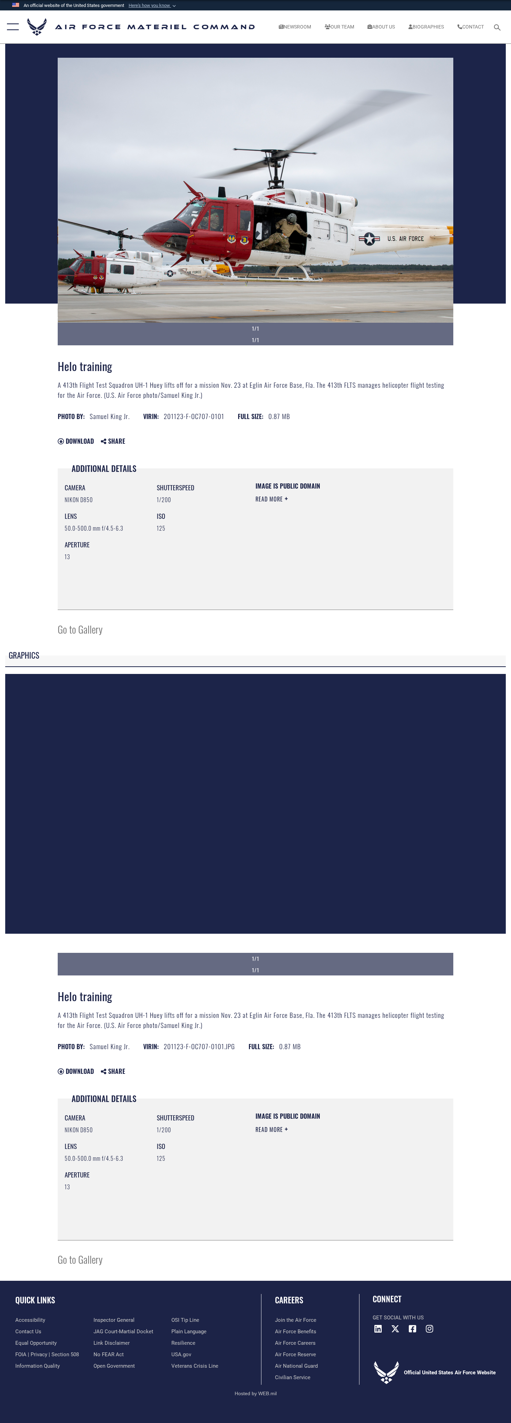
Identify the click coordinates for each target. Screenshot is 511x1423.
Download (79, 440)
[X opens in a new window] (395, 1329)
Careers (289, 1300)
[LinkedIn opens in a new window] (378, 1329)
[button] (153, 5)
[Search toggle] (498, 26)
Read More (270, 499)
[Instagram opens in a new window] (429, 1329)
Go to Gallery (80, 628)
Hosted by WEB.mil (256, 1393)
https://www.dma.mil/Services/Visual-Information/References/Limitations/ (337, 553)
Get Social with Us (398, 1318)
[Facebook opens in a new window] (412, 1329)
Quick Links (35, 1300)
